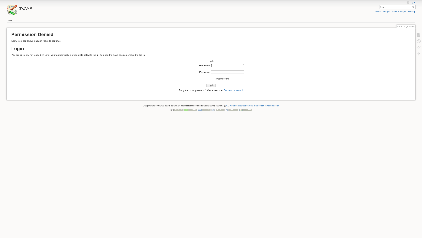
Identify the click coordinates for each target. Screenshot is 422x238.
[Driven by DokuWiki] (245, 109)
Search (413, 7)
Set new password (233, 90)
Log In (211, 85)
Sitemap (411, 12)
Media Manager (399, 12)
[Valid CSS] (231, 109)
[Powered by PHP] (204, 109)
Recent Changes (382, 12)
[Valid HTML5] (218, 109)
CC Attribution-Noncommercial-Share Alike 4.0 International (252, 106)
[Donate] (190, 109)
